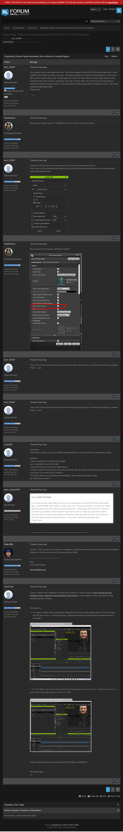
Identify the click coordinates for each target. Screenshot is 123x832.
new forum (113, 2)
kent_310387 (17, 38)
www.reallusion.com (38, 570)
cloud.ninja (8, 587)
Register (112, 9)
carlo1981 (8, 444)
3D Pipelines (18, 28)
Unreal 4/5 (32, 28)
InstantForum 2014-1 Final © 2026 (65, 825)
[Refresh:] (118, 810)
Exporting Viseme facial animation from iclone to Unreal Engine (67, 28)
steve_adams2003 (12, 490)
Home (6, 28)
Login (105, 9)
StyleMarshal (9, 118)
